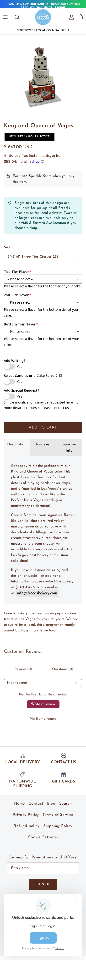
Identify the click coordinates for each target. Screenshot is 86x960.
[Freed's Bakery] (43, 17)
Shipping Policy (57, 826)
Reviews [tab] (43, 444)
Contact (35, 804)
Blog (51, 804)
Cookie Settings (43, 837)
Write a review (43, 704)
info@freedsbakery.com (37, 593)
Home (19, 804)
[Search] (19, 17)
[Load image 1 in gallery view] (43, 77)
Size (7, 247)
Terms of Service (58, 815)
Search (65, 804)
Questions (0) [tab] (62, 669)
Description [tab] (17, 444)
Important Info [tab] (69, 448)
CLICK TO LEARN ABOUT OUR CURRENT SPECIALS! (43, 6)
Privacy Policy (26, 815)
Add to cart (43, 427)
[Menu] (5, 17)
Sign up (43, 884)
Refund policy (26, 826)
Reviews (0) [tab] (23, 669)
